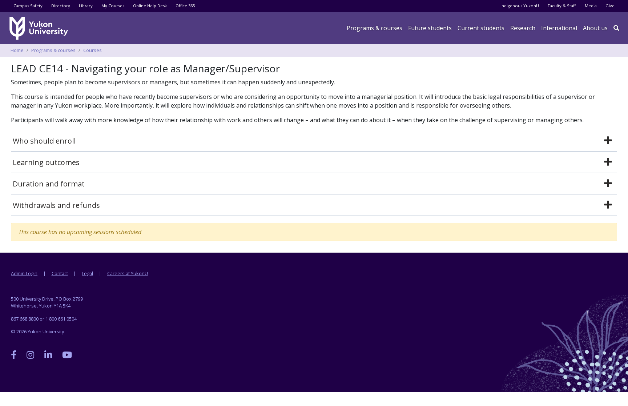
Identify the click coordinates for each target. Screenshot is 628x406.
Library (86, 5)
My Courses (112, 5)
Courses (92, 50)
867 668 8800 (25, 318)
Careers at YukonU (127, 273)
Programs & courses (374, 28)
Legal (87, 273)
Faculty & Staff (562, 5)
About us (595, 28)
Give (610, 5)
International (559, 28)
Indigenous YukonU (519, 5)
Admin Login (24, 273)
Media (591, 5)
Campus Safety (28, 5)
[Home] (40, 28)
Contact (60, 273)
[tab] (314, 141)
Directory (60, 5)
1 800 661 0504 (61, 318)
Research (522, 28)
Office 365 (185, 5)
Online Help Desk (150, 5)
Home (17, 50)
